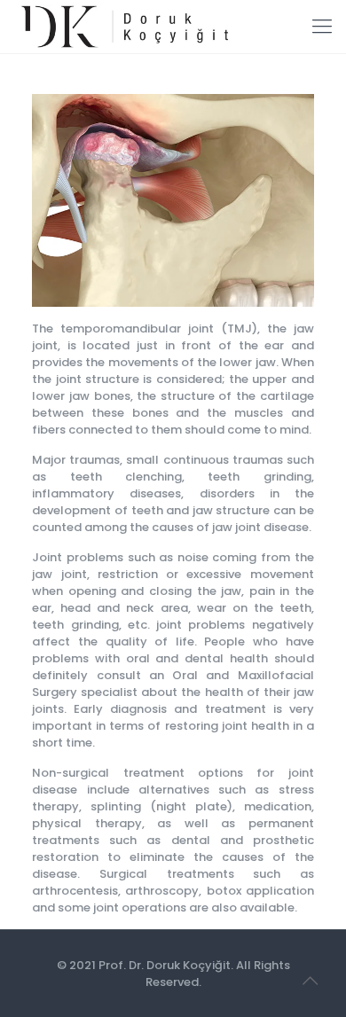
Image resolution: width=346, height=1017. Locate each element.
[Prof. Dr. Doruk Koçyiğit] (122, 26)
